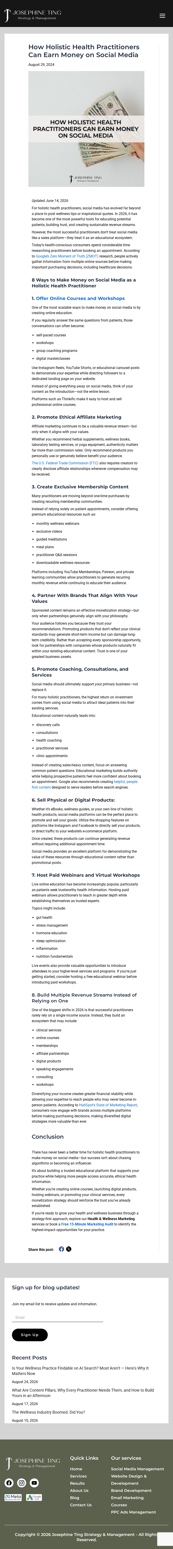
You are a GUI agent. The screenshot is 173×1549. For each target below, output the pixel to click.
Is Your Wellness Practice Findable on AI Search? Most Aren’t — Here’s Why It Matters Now (80, 1371)
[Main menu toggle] (162, 16)
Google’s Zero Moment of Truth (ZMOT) (67, 256)
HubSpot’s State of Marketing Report (108, 1105)
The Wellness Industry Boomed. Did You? (48, 1412)
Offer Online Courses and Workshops (80, 298)
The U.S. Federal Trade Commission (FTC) (65, 463)
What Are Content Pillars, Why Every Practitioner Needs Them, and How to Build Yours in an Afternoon (83, 1393)
